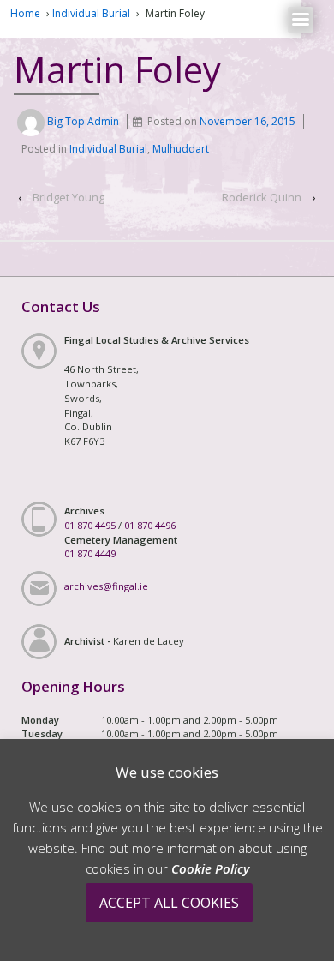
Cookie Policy (210, 868)
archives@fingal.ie (106, 586)
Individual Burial (91, 13)
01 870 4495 (90, 525)
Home (25, 13)
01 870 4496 (150, 525)
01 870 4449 (90, 553)
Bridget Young (68, 197)
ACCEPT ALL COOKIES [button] (169, 902)
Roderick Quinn (261, 197)
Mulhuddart (180, 148)
